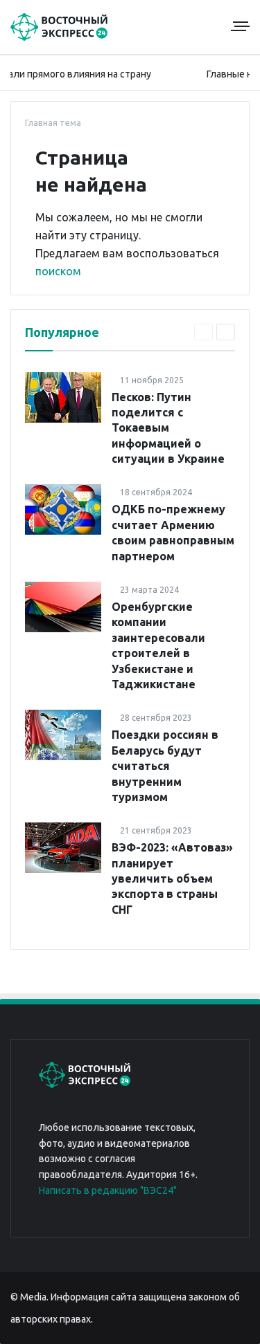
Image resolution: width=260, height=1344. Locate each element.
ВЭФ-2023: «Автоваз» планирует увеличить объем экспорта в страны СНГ (172, 878)
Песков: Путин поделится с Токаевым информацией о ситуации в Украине (168, 428)
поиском (58, 271)
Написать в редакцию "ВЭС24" (108, 1190)
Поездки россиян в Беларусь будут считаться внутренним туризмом (165, 765)
